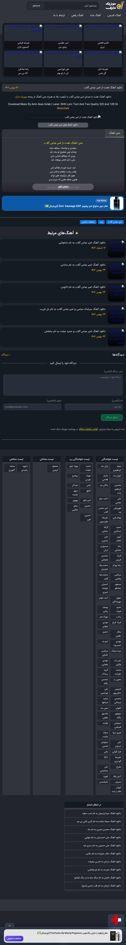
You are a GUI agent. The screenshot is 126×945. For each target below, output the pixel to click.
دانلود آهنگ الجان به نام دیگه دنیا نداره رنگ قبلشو (97, 878)
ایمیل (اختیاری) (54, 401)
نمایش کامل (63, 187)
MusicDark (63, 108)
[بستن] (9, 925)
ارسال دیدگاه (112, 417)
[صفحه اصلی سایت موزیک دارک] (112, 6)
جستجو (36, 6)
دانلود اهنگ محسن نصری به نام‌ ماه (104, 830)
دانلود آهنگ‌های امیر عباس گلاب (63, 125)
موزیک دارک (21, 97)
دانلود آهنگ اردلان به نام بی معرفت (104, 862)
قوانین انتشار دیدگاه (88, 429)
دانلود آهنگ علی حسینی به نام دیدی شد (102, 846)
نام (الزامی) (117, 401)
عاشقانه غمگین (88, 222)
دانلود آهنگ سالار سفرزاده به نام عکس (103, 854)
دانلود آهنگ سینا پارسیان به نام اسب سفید (101, 814)
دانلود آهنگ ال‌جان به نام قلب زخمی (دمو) (101, 886)
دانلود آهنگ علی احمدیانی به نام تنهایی (103, 838)
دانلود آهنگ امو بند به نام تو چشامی (104, 870)
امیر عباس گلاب (115, 222)
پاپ (101, 222)
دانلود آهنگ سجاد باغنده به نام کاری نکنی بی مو (99, 822)
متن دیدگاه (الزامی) (113, 372)
